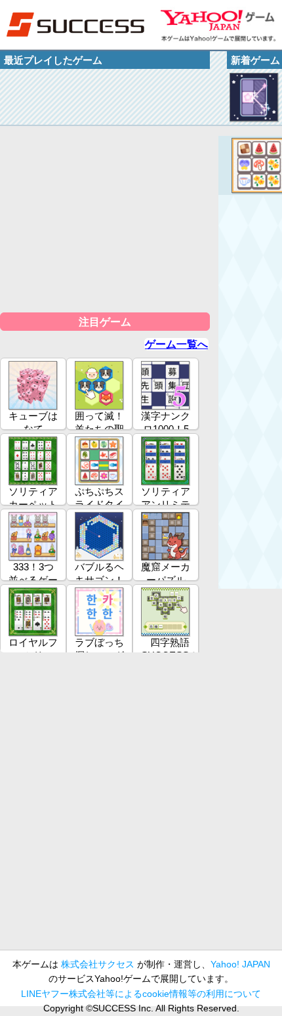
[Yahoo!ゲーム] (218, 25)
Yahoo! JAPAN (240, 964)
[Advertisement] (141, 807)
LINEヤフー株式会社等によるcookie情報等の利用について (141, 993)
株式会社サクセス (97, 964)
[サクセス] (75, 24)
